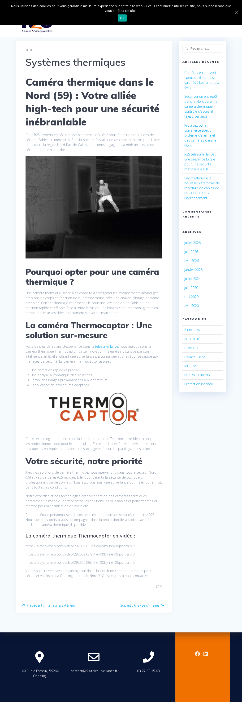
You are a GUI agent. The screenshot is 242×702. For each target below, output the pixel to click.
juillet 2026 (192, 242)
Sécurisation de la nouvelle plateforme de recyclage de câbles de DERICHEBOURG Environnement (202, 188)
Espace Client (194, 357)
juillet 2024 (192, 278)
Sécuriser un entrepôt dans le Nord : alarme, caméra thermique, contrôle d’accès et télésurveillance (201, 106)
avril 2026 (191, 260)
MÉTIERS (31, 50)
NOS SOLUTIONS (197, 375)
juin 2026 (191, 251)
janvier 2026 (193, 269)
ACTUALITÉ (192, 339)
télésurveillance (106, 346)
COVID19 (191, 348)
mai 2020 (191, 296)
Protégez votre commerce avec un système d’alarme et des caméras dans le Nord (200, 135)
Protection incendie (199, 384)
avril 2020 (191, 305)
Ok (122, 18)
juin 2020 (191, 287)
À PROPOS (192, 330)
